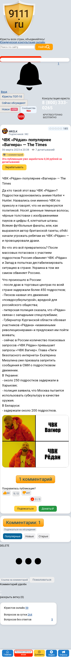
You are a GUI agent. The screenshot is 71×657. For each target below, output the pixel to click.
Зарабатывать (14, 167)
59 (26, 607)
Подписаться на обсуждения (19, 529)
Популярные (12, 536)
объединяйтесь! (35, 39)
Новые (29, 536)
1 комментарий (35, 479)
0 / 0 (37, 499)
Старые (43, 536)
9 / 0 (16, 493)
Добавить (39, 654)
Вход (4, 91)
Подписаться (25, 508)
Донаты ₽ (48, 508)
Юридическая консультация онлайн (22, 42)
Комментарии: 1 (23, 522)
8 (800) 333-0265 (55, 105)
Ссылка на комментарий (14, 580)
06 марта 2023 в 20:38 (15, 149)
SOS (21, 116)
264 (30, 614)
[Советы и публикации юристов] (19, 18)
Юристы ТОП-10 (12, 96)
